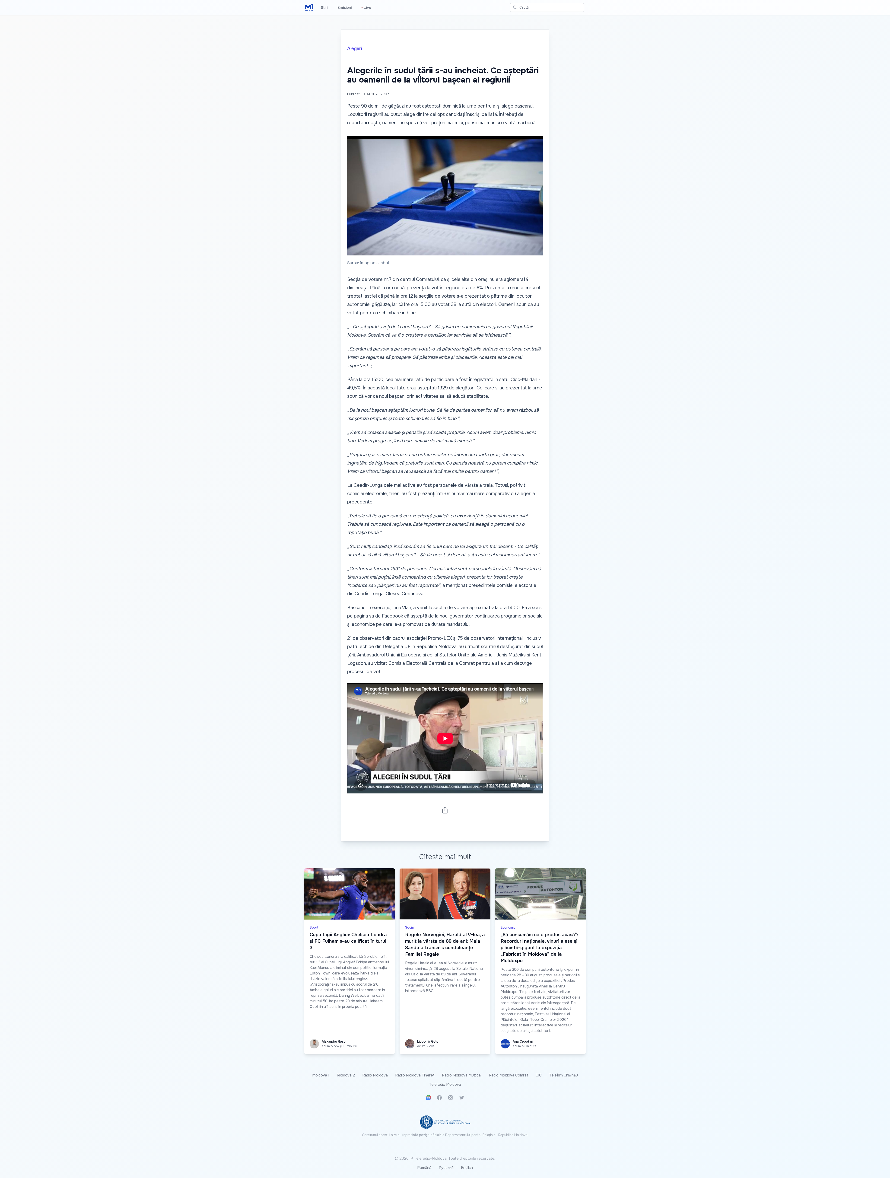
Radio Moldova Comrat (508, 1075)
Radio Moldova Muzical (461, 1075)
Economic (508, 927)
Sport (314, 927)
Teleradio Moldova (445, 1084)
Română (424, 1167)
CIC (539, 1075)
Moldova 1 (320, 1075)
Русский (446, 1167)
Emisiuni (344, 7)
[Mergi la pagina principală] (309, 7)
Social (409, 927)
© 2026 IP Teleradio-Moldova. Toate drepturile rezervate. (445, 1158)
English (467, 1167)
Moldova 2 (346, 1075)
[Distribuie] (445, 810)
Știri (324, 7)
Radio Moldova (375, 1075)
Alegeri (354, 48)
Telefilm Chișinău (563, 1075)
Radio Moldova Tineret (415, 1075)
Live (366, 7)
